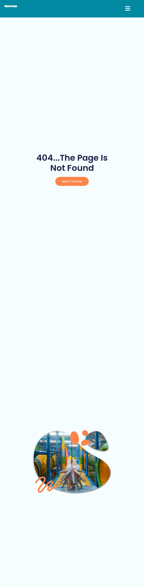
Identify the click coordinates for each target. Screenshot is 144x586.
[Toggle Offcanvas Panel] (127, 9)
